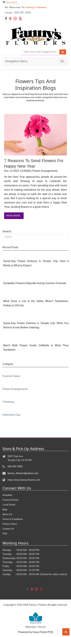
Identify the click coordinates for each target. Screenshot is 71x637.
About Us (7, 514)
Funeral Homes (10, 499)
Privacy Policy (9, 524)
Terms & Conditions (12, 519)
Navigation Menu (16, 61)
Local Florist (8, 504)
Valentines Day (11, 414)
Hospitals (7, 495)
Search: (7, 231)
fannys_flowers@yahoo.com (23, 473)
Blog (4, 509)
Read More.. (13, 215)
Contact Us (8, 528)
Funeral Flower (11, 376)
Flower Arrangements (15, 389)
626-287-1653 (23, 12)
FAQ (4, 533)
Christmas (8, 401)
